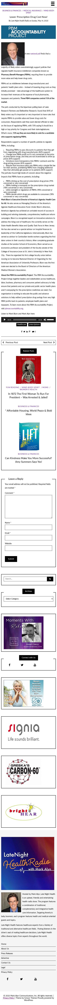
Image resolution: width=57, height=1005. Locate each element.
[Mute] (45, 319)
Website (8, 544)
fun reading (12, 387)
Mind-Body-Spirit (31, 387)
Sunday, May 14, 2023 (40, 21)
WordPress (28, 1000)
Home (3, 944)
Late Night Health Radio (20, 21)
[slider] (50, 319)
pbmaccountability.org (14, 309)
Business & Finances (12, 11)
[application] (28, 319)
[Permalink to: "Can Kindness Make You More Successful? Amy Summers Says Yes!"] (28, 436)
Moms (45, 387)
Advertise (5, 958)
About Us (5, 949)
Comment (9, 493)
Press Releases (7, 954)
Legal (3, 968)
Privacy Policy (6, 972)
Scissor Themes (30, 998)
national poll (35, 54)
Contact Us (5, 963)
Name (8, 523)
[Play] (4, 319)
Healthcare (21, 325)
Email (8, 533)
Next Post (47, 343)
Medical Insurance (32, 11)
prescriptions (34, 325)
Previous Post (11, 343)
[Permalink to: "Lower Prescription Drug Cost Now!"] (28, 32)
